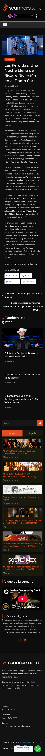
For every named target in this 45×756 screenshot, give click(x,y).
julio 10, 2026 (10, 550)
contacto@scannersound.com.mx (16, 726)
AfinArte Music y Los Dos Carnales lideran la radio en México (19, 452)
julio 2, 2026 (10, 573)
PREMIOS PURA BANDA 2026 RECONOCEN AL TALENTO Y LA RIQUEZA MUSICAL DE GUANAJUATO (22, 475)
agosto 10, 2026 (11, 457)
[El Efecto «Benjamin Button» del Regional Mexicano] (22, 329)
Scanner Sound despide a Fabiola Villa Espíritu (21, 498)
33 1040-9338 (11, 718)
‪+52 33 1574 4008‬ (9, 709)
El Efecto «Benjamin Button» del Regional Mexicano (21, 355)
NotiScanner (10, 59)
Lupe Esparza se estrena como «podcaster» (22, 376)
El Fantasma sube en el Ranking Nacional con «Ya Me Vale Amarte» (21, 399)
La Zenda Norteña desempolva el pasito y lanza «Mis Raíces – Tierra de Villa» (22, 545)
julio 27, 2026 (10, 526)
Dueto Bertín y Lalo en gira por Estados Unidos (23, 295)
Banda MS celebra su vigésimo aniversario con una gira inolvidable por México (21, 306)
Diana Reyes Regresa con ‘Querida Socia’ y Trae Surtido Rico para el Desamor (22, 521)
